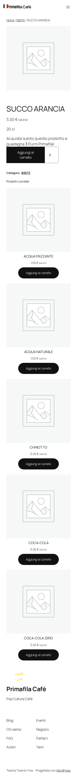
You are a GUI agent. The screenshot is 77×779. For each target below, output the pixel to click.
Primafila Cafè (26, 689)
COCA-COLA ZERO (38, 638)
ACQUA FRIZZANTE (38, 256)
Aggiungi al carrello (25, 155)
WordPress (63, 770)
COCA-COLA (38, 543)
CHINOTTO (38, 447)
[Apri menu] (68, 7)
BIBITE (20, 20)
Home (10, 20)
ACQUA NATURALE (38, 352)
